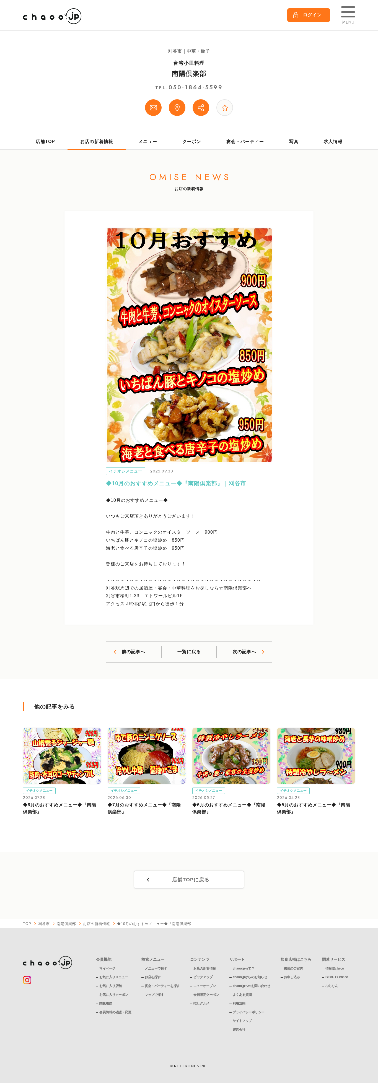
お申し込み (292, 977)
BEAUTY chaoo (336, 977)
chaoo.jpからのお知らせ (250, 977)
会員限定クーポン (206, 995)
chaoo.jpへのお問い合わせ (251, 986)
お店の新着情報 (96, 141)
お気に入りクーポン (113, 995)
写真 (294, 141)
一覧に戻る (189, 651)
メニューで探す (156, 968)
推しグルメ (201, 1003)
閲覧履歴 (105, 1003)
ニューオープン (204, 986)
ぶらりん (331, 986)
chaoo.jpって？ (244, 968)
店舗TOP (45, 141)
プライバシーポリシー (249, 1012)
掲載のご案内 (293, 968)
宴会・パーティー (245, 141)
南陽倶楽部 (189, 73)
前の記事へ (133, 651)
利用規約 (239, 1003)
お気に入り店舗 (110, 986)
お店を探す (153, 977)
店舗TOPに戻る (190, 879)
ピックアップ (203, 977)
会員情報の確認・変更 (115, 1012)
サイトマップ (242, 1021)
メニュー (147, 141)
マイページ (107, 968)
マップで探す (154, 995)
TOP (27, 924)
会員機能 (104, 959)
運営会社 (239, 1030)
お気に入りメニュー (113, 977)
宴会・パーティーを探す (162, 986)
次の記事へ (244, 651)
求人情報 (333, 141)
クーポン (191, 141)
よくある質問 (242, 995)
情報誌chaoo (334, 968)
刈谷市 (44, 924)
